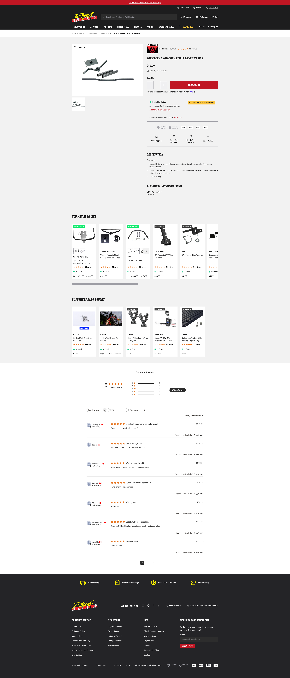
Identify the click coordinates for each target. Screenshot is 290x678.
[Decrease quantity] (150, 85)
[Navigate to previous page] (137, 563)
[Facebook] (143, 605)
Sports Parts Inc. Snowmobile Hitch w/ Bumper (82, 262)
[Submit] (103, 17)
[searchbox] (94, 410)
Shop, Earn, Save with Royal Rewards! (145, 3)
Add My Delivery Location (160, 110)
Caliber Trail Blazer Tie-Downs (109, 339)
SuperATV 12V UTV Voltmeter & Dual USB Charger (163, 339)
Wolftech (163, 49)
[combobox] (117, 410)
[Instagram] (148, 605)
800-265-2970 (175, 605)
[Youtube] (158, 605)
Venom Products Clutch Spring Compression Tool (110, 256)
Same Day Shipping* (130, 583)
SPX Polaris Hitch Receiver (192, 255)
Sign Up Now (187, 646)
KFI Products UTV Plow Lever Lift (164, 256)
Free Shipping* (94, 583)
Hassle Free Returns (167, 583)
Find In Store (177, 117)
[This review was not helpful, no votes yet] (201, 435)
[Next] (146, 251)
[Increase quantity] (163, 85)
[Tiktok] (153, 605)
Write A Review (177, 390)
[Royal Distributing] (84, 17)
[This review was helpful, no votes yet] (197, 435)
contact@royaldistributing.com (204, 605)
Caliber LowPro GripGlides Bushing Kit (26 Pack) (192, 339)
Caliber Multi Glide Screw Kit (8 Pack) (83, 339)
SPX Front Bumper (134, 260)
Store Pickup (203, 583)
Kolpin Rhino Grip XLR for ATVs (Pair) (137, 339)
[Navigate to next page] (153, 563)
